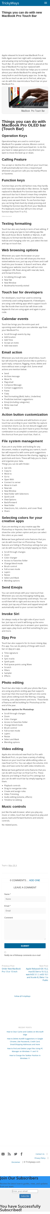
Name (7, 894)
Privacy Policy (40, 1158)
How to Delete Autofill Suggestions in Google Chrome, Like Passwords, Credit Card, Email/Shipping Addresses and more (25, 1042)
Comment (8, 918)
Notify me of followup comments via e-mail (22, 955)
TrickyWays (10, 3)
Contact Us (40, 1154)
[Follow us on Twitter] (15, 1154)
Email (7, 906)
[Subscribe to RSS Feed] (9, 1154)
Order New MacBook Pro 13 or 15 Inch (11, 970)
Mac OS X (12, 865)
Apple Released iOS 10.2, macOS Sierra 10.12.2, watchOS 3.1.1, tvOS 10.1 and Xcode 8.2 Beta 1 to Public (37, 974)
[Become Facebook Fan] (22, 1154)
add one (34, 880)
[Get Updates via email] (3, 1154)
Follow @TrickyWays (22, 996)
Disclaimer (16, 1162)
